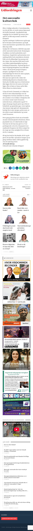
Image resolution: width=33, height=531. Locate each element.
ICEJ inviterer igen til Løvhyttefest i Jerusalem (14, 496)
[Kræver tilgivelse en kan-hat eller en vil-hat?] (9, 237)
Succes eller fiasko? (10, 445)
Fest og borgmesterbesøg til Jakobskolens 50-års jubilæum (16, 463)
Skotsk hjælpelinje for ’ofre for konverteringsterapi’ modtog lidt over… (16, 490)
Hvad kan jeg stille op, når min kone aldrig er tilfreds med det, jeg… (17, 503)
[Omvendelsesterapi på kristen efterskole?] (23, 218)
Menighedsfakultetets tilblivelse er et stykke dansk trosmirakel (15, 476)
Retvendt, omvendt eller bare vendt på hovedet (15, 470)
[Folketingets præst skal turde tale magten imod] (9, 218)
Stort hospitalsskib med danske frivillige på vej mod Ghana (16, 457)
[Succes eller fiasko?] (9, 201)
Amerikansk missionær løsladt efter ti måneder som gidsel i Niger (15, 483)
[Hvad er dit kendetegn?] (23, 237)
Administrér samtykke (9, 518)
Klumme (28, 24)
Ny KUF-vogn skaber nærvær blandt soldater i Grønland (15, 450)
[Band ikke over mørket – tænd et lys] (23, 201)
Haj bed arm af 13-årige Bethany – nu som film (9, 188)
